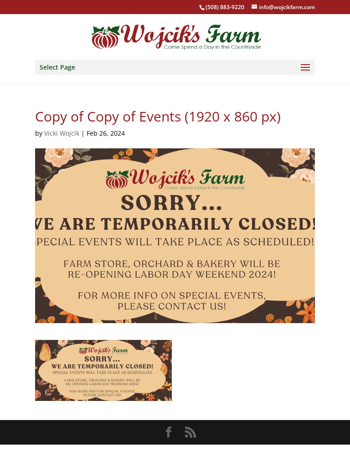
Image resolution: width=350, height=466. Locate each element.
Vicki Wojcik (61, 133)
